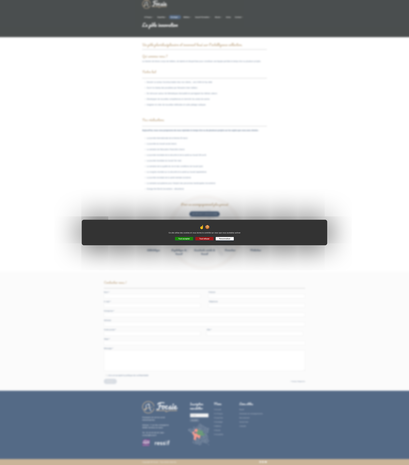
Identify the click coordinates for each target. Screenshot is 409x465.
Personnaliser (224, 239)
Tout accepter (184, 239)
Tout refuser (204, 239)
